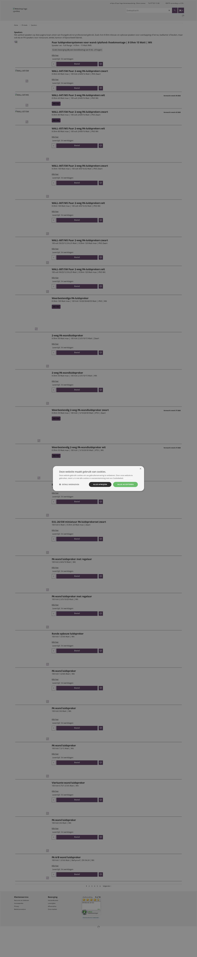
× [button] (140, 469)
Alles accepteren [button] (125, 484)
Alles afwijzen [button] (100, 484)
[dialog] (98, 478)
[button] (69, 484)
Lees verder (128, 478)
